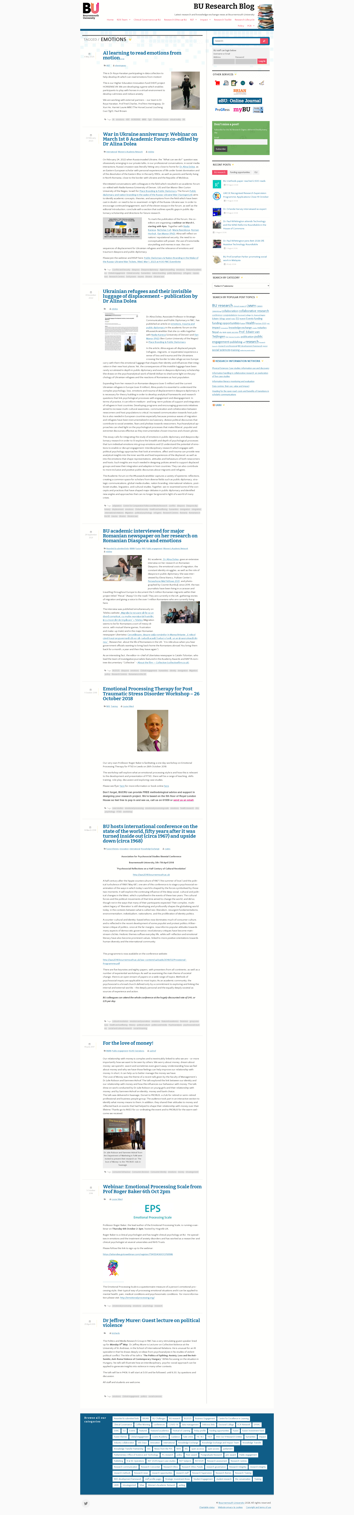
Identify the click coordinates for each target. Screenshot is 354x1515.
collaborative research (254, 311)
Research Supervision (202, 1473)
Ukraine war (159, 277)
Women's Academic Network (130, 152)
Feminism (184, 1021)
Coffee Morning (143, 1425)
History (132, 1025)
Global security (133, 273)
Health (250, 323)
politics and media (159, 1025)
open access (232, 332)
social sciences (155, 1396)
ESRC (233, 319)
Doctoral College (244, 315)
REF (192, 19)
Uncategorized (192, 1172)
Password (239, 57)
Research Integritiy (237, 1467)
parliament (228, 1449)
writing (182, 1485)
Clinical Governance (123, 1425)
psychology (110, 812)
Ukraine (148, 277)
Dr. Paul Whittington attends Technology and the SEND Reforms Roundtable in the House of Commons (244, 225)
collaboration (230, 311)
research (158, 1306)
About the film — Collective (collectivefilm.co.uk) (163, 662)
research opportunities (162, 1473)
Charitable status (207, 1507)
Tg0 (149, 119)
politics (144, 1396)
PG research (167, 1455)
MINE (144, 119)
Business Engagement (205, 1418)
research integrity (258, 1467)
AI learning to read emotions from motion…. (142, 55)
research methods (122, 1473)
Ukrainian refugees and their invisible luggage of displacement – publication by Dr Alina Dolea (150, 296)
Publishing (118, 1461)
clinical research (239, 306)
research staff (182, 1473)
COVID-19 (173, 1425)
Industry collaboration (124, 1443)
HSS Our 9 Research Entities (229, 1437)
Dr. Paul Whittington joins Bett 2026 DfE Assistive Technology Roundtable (243, 242)
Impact (204, 19)
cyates (167, 849)
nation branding (159, 273)
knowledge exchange (240, 327)
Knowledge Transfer (252, 1443)
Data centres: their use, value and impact (230, 386)
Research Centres (116, 277)
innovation (124, 849)
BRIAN (132, 549)
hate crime (188, 1437)
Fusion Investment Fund (253, 1431)
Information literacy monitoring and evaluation (233, 381)
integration (196, 509)
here (122, 786)
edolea (151, 152)
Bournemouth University (93, 11)
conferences (159, 1425)
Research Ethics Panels (192, 1467)
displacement (117, 509)
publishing (236, 342)
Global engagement (116, 273)
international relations (114, 513)
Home (110, 19)
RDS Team (122, 19)
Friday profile (200, 1431)
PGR (249, 25)
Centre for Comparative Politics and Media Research (145, 506)
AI (113, 119)
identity (173, 671)
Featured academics (170, 1021)
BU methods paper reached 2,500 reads (244, 181)
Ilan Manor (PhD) (166, 233)
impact (216, 327)
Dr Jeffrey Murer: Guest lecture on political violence (151, 1323)
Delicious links (208, 1425)
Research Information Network (237, 361)
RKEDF (265, 346)
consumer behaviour (121, 1172)
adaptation (117, 506)
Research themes (223, 1473)
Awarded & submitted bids (117, 549)
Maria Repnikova (181, 230)
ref (244, 342)
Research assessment (217, 1461)
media (254, 328)
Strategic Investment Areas (177, 1479)
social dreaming (140, 1028)
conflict (172, 506)
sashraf (153, 1051)
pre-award (231, 1455)
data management (190, 1425)
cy (175, 191)
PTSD (119, 812)
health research (187, 808)
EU (237, 318)
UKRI (218, 405)
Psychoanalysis (175, 1025)
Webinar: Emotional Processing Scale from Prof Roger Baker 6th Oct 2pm (152, 1189)
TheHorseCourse (160, 119)
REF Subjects (185, 1461)
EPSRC (257, 1425)
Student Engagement (203, 1479)
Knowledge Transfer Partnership (129, 1449)
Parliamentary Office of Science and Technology (136, 1455)
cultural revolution (120, 1021)
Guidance (175, 1437)
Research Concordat (150, 1467)
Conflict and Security (121, 270)
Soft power (131, 277)
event (243, 318)
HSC (268, 323)
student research (224, 1479)
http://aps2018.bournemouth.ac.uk (151, 874)
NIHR (224, 332)
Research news (141, 1473)
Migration (129, 513)
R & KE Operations (136, 1051)
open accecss (197, 1449)
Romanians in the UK (137, 674)
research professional (227, 346)
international (111, 152)
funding (258, 318)
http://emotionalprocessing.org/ (137, 1297)
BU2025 (116, 671)
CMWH (259, 306)
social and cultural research (120, 1028)
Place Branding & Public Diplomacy (167, 342)
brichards (116, 1333)
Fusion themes (112, 849)
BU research (222, 305)
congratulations (230, 315)
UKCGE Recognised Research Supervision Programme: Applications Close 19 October (246, 195)
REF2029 (199, 1461)
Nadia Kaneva (158, 334)
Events (250, 318)
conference (217, 315)
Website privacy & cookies (230, 1507)
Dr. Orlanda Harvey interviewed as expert (244, 209)
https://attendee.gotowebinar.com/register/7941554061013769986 (138, 1254)
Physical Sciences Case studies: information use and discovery (240, 368)
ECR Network (243, 1425)
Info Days (142, 1443)
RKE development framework (250, 346)
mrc (149, 1449)
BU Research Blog (224, 6)
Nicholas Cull (164, 230)
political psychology (143, 513)
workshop (127, 812)
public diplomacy (174, 273)
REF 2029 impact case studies (162, 1461)
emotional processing (134, 808)
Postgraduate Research (211, 1455)
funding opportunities (226, 323)
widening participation (247, 350)
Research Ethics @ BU (175, 19)
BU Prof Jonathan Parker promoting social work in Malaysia (245, 258)
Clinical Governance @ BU (147, 19)
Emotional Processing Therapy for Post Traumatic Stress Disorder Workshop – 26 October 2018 (151, 693)
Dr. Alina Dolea (187, 166)
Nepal (215, 332)
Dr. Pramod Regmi (258, 315)
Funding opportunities (219, 1431)
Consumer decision (140, 1172)
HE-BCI (200, 1437)
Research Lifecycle (244, 19)
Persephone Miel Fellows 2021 (164, 581)
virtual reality (175, 119)
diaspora (135, 270)
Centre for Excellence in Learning (234, 1418)
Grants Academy (159, 1437)
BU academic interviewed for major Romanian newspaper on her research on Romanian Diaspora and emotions (150, 536)
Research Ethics (170, 1467)
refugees (187, 273)
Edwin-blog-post (221, 318)
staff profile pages (153, 1479)
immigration (185, 509)
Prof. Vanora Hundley (233, 337)
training (235, 350)
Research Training (243, 1473)
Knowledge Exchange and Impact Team (220, 1443)
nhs (197, 808)
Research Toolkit (222, 19)
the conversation (243, 1479)
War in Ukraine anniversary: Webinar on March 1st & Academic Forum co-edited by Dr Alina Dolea (150, 139)
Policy (241, 25)
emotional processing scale (157, 808)
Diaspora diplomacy (149, 270)
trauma (141, 277)
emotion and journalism (140, 1021)
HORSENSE (135, 119)
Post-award (191, 1455)
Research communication (125, 1467)
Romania (183, 513)
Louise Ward (128, 706)
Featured (143, 1431)
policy (107, 674)
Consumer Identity (158, 1172)
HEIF (108, 66)
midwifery (262, 328)
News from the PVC (163, 1449)
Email (216, 138)
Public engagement (154, 549)
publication (247, 336)
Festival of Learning (181, 1431)
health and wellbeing (158, 509)
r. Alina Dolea (172, 559)
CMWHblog (216, 311)
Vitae (142, 1485)
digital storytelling (167, 270)
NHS (144, 549)
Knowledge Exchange (150, 849)
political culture (143, 1025)
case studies (118, 808)
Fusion (138, 549)
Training (114, 706)
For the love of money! (128, 1043)
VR (184, 119)
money (181, 1172)
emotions (120, 119)
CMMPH (251, 305)
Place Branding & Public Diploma (157, 191)
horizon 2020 (260, 323)
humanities (145, 273)
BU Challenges (159, 1418)
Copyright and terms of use (258, 1507)
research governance (216, 1467)
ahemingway (120, 66)
